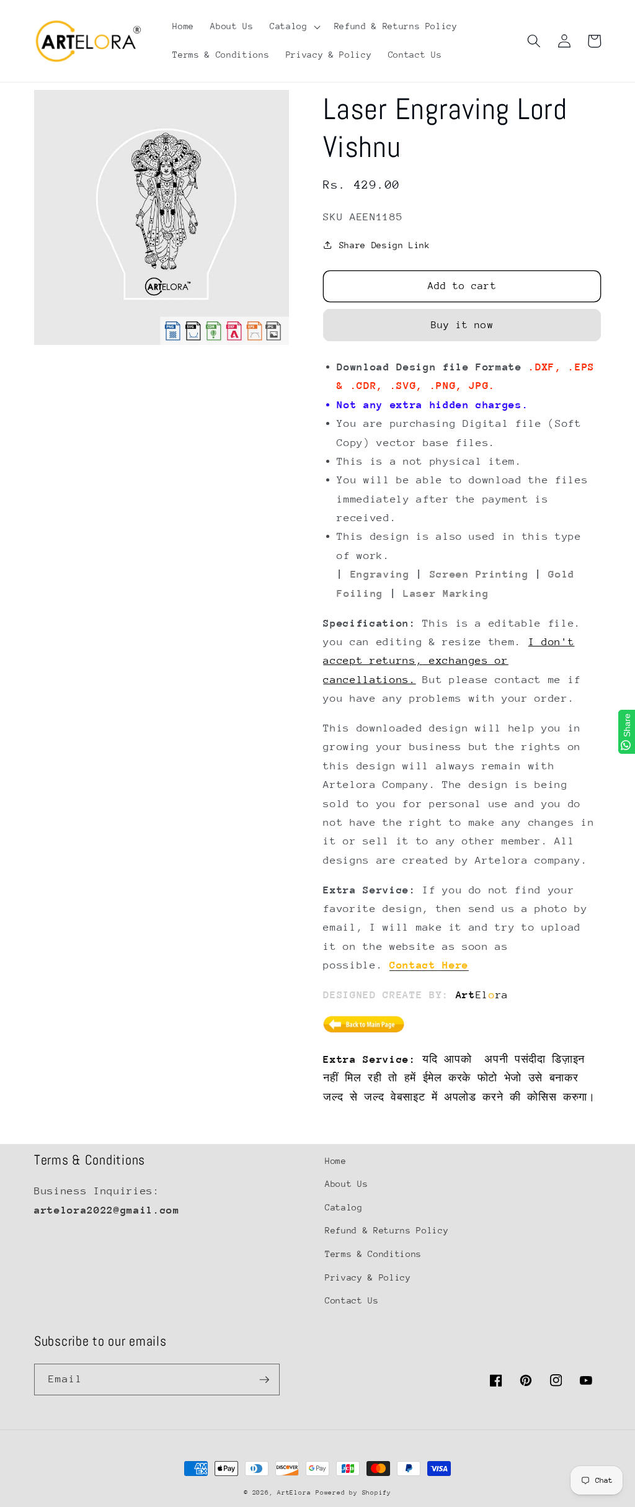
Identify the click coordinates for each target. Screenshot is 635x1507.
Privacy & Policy (368, 1277)
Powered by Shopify (353, 1492)
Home (336, 1161)
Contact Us (352, 1300)
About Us (346, 1184)
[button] (294, 26)
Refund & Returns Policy (386, 1230)
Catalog (344, 1207)
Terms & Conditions (373, 1254)
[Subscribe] (264, 1380)
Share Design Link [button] (384, 245)
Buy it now (462, 325)
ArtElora (294, 1492)
